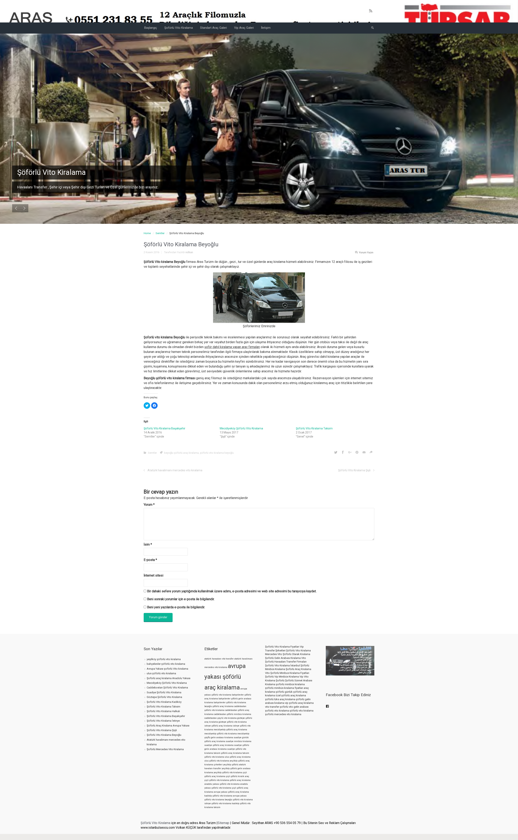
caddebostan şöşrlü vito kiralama (220, 718)
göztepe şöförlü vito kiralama (233, 722)
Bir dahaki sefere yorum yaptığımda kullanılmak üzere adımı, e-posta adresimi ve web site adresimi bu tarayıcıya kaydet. (231, 591)
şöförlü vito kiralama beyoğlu (217, 452)
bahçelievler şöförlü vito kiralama (166, 663)
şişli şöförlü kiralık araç (237, 776)
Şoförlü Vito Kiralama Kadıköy (164, 701)
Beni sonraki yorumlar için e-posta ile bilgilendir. (180, 599)
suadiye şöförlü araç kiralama (219, 745)
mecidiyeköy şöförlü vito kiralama (220, 733)
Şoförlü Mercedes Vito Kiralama (165, 749)
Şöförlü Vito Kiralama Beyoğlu (164, 734)
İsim (148, 544)
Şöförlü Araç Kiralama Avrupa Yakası (168, 725)
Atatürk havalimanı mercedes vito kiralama (175, 470)
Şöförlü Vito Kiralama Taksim (314, 428)
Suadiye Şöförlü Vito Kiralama (164, 692)
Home (147, 233)
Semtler (160, 233)
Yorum (149, 505)
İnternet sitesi (153, 575)
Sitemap (223, 823)
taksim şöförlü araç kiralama (228, 753)
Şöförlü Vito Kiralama (155, 823)
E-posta (150, 560)
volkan (189, 252)
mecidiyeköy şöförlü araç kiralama (230, 729)
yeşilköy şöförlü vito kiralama (164, 659)
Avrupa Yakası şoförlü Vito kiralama (167, 668)
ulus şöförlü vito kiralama (161, 673)
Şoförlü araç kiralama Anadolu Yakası (168, 678)
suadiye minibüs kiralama (238, 741)
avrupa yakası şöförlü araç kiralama (225, 677)
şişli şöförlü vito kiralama (216, 780)
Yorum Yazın (366, 252)
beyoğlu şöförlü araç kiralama (181, 452)
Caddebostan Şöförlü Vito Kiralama (167, 687)
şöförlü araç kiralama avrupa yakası (226, 790)
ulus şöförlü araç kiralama (238, 757)
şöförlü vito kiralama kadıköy (225, 803)
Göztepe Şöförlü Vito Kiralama (164, 697)
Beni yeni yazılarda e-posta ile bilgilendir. (176, 607)
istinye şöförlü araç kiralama (218, 725)
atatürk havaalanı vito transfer (219, 658)
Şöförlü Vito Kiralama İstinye (163, 720)
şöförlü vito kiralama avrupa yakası (229, 795)
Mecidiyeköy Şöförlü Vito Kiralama (241, 428)
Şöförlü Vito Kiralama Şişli (354, 470)
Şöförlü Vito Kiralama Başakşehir (164, 428)
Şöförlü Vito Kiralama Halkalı (163, 711)
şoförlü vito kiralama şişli (223, 788)
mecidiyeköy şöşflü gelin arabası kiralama (226, 735)
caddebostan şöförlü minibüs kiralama (232, 714)
